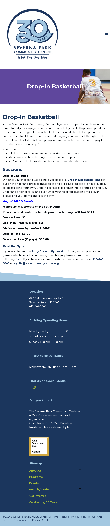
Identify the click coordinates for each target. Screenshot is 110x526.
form (18, 259)
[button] (55, 150)
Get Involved (37, 496)
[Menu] (106, 34)
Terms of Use (95, 516)
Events (34, 483)
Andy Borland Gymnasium (49, 251)
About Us (35, 470)
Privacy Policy (78, 516)
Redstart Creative (41, 520)
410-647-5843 (37, 306)
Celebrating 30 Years (43, 502)
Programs (36, 477)
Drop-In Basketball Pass (83, 179)
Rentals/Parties (39, 489)
